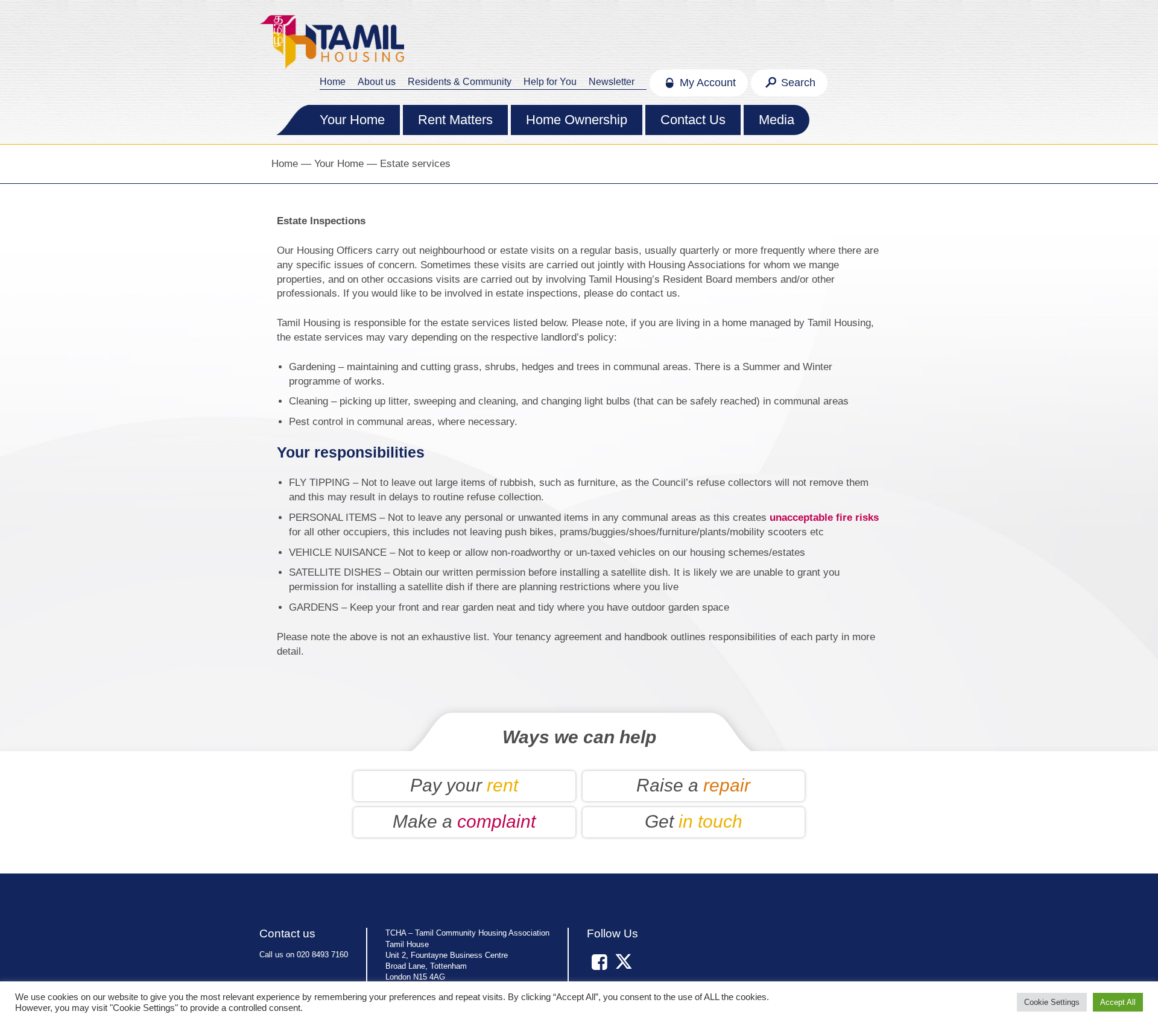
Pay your (464, 785)
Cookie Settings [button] (1052, 1002)
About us (377, 82)
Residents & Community (459, 82)
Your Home (352, 119)
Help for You (550, 82)
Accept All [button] (1118, 1002)
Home (333, 82)
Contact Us (693, 119)
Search (796, 83)
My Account (706, 83)
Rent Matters (455, 119)
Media (776, 119)
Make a (464, 821)
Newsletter (611, 82)
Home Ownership (576, 119)
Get (693, 821)
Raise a (693, 785)
